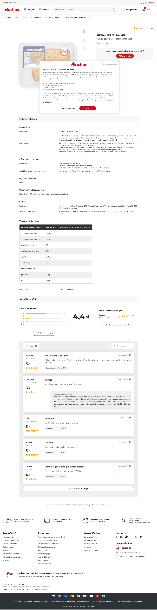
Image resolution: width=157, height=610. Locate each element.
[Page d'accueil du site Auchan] (13, 9)
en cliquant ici (19, 584)
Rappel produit (8, 547)
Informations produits (11, 554)
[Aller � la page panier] (146, 9)
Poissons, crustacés (53, 17)
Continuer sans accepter (110, 64)
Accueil (8, 17)
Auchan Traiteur (44, 550)
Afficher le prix (125, 56)
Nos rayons (7, 560)
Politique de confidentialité (106, 601)
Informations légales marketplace (130, 601)
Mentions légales (40, 601)
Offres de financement (46, 547)
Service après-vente (10, 544)
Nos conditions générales (23, 601)
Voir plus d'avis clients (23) (78, 489)
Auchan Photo (43, 560)
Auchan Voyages (44, 554)
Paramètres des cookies (68, 108)
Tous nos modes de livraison (48, 540)
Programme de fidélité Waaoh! (49, 544)
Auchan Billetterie (44, 557)
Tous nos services (44, 564)
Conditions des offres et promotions (62, 601)
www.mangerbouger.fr (42, 589)
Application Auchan (91, 550)
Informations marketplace (12, 557)
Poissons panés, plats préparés (78, 17)
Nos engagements (90, 544)
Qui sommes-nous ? (91, 537)
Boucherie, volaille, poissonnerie (28, 17)
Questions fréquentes (11, 540)
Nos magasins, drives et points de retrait (52, 537)
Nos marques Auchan (91, 540)
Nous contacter (8, 537)
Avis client (6, 550)
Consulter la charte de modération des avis (117, 325)
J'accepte (87, 108)
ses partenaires (53, 72)
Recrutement (88, 547)
